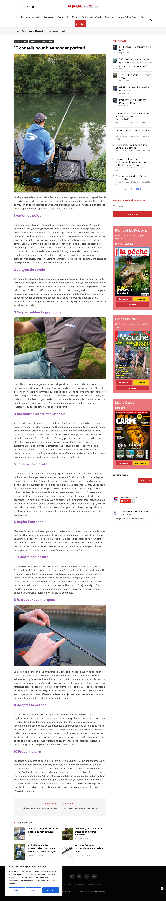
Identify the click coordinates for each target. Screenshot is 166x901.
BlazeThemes (99, 891)
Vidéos (141, 17)
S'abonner (141, 299)
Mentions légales (95, 885)
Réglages (17, 890)
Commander (140, 463)
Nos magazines (23, 17)
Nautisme (109, 17)
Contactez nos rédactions (74, 885)
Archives (132, 304)
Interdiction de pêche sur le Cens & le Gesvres (131, 146)
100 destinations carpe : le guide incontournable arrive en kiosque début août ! (135, 62)
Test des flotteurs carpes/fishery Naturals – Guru (89, 848)
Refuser (33, 890)
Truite (85, 17)
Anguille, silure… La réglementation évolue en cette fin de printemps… (130, 162)
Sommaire (123, 299)
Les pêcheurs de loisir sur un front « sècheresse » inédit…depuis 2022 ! (132, 116)
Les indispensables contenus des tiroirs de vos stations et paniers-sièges (42, 848)
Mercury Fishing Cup (126, 17)
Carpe (60, 17)
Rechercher (120, 475)
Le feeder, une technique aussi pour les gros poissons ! (89, 831)
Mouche (76, 17)
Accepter (50, 890)
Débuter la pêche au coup (41, 41)
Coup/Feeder (96, 17)
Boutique (80, 24)
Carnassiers (49, 17)
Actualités (37, 17)
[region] (33, 879)
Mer (68, 17)
